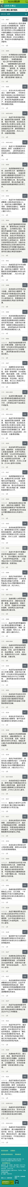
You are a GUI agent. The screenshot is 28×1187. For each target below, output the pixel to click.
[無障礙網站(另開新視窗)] (8, 1182)
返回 (2, 6)
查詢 (26, 1)
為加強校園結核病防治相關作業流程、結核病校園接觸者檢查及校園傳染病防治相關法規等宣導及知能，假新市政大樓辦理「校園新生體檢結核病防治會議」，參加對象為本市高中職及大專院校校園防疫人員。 (13, 322)
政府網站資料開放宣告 (7, 1154)
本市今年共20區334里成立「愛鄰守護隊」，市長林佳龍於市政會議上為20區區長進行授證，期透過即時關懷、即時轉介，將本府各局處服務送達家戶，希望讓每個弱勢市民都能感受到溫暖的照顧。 (13, 97)
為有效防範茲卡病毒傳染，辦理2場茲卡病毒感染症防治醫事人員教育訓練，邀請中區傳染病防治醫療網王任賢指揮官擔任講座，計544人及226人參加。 (13, 785)
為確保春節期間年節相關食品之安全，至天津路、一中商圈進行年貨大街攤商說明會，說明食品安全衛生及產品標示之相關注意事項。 (13, 893)
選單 (1, 1)
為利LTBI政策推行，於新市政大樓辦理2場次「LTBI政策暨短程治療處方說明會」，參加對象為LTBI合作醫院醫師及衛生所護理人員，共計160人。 (13, 581)
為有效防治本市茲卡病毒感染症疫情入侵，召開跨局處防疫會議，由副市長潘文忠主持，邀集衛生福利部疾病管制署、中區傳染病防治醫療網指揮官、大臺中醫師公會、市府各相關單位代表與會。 (13, 869)
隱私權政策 (18, 1154)
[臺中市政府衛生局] (14, 1)
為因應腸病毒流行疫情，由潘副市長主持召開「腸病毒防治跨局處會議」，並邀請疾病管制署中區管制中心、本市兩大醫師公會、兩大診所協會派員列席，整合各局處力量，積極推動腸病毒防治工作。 (13, 483)
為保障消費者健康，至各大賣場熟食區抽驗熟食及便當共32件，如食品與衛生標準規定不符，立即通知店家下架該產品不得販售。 (13, 400)
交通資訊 (12, 1150)
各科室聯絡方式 (6, 1163)
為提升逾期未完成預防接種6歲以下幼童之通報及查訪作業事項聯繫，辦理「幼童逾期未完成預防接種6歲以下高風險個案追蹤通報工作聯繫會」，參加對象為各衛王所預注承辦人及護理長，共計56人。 (13, 1087)
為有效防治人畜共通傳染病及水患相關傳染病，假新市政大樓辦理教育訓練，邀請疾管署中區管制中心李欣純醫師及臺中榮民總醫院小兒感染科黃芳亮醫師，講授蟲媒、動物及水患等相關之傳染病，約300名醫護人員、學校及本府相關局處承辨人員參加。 (13, 32)
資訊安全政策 (4, 1150)
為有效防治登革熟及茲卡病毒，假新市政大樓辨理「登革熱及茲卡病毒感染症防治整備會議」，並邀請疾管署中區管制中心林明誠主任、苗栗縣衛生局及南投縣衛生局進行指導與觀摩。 (13, 296)
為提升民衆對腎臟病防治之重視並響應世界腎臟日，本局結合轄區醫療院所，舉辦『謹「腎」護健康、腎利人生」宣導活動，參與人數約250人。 (13, 627)
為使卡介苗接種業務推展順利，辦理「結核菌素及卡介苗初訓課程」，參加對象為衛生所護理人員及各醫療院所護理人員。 (13, 150)
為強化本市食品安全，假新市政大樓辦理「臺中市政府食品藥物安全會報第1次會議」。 (13, 718)
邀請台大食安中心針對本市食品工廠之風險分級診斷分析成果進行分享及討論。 (13, 805)
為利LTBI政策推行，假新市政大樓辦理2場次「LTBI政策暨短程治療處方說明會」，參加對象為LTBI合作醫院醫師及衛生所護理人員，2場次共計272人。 (13, 763)
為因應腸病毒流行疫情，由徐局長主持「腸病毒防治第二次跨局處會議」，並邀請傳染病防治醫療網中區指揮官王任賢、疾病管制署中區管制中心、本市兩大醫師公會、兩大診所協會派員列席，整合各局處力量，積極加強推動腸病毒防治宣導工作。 (13, 177)
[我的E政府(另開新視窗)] (16, 1182)
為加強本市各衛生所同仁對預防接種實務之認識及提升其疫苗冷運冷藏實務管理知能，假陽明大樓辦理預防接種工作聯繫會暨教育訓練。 (13, 698)
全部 (8, 14)
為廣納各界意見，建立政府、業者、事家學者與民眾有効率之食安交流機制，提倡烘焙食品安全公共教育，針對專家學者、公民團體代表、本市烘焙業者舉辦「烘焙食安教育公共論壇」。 (13, 1060)
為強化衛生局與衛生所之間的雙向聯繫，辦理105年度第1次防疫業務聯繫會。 (13, 847)
